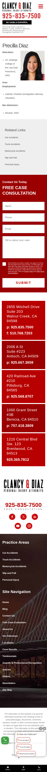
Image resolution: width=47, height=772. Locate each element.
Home (5, 602)
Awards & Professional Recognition (22, 663)
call (39, 770)
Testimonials (9, 656)
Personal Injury (12, 164)
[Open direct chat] (40, 727)
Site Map (7, 690)
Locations (7, 642)
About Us (7, 629)
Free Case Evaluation (14, 622)
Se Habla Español (17, 22)
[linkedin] (35, 517)
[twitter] (23, 517)
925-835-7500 (21, 16)
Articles (6, 669)
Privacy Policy (29, 271)
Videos (6, 676)
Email (8, 769)
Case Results (9, 649)
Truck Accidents (12, 144)
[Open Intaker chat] (18, 757)
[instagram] (29, 526)
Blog (5, 609)
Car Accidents (11, 137)
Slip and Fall (11, 157)
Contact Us (8, 615)
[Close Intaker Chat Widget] (44, 727)
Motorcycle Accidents (15, 151)
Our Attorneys (10, 636)
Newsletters (8, 683)
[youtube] (18, 526)
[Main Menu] (41, 6)
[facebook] (12, 517)
